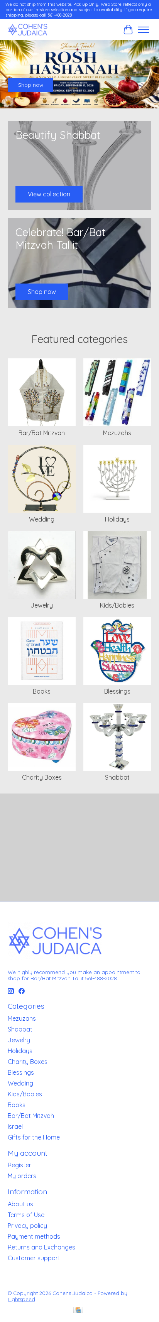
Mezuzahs (117, 433)
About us (20, 1204)
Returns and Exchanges (41, 1247)
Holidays (117, 519)
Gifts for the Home (34, 1137)
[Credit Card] (78, 1310)
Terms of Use (26, 1215)
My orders (22, 1176)
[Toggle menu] (143, 29)
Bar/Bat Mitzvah (42, 433)
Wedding (41, 519)
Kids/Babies (117, 605)
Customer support (34, 1258)
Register (19, 1165)
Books (42, 691)
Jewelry (41, 605)
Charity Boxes (42, 777)
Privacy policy (27, 1225)
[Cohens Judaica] (27, 29)
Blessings (117, 691)
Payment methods (34, 1236)
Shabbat (117, 777)
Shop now (30, 84)
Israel (15, 1126)
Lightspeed (21, 1299)
